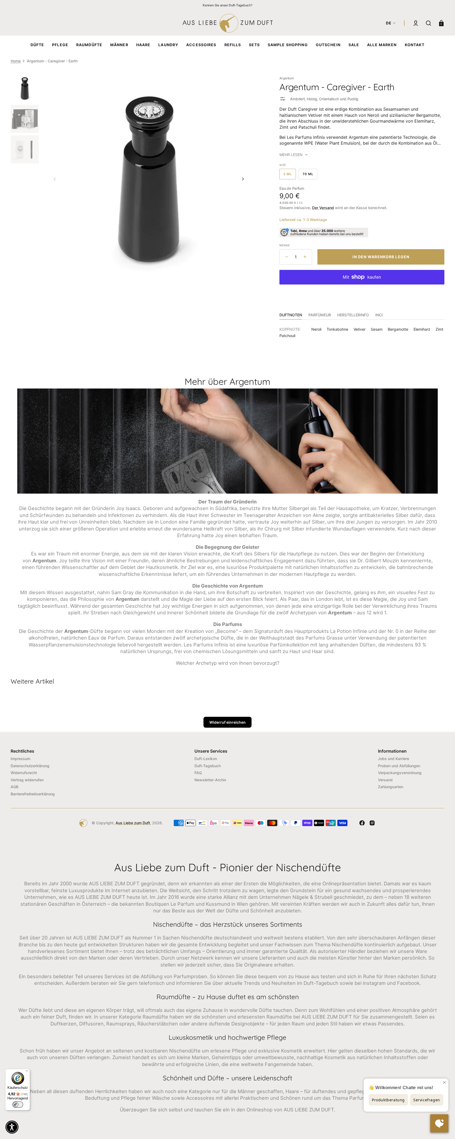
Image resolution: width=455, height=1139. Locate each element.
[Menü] (27, 1072)
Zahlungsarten (390, 786)
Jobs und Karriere (393, 758)
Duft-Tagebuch (207, 765)
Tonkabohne (337, 329)
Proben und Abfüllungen (399, 765)
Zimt (439, 329)
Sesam (376, 329)
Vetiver (359, 329)
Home (16, 61)
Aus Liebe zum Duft (133, 823)
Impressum (20, 758)
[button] (415, 23)
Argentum (286, 78)
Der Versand (323, 207)
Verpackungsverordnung (400, 772)
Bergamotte (398, 329)
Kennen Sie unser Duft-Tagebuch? (227, 5)
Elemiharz (422, 329)
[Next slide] (242, 179)
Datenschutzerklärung (30, 765)
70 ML (310, 175)
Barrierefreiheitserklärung (33, 794)
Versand (385, 780)
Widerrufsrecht (24, 772)
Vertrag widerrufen (27, 780)
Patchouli (287, 335)
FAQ (198, 772)
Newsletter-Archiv (210, 780)
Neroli (316, 329)
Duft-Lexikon (205, 758)
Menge (284, 245)
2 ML (289, 175)
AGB (14, 786)
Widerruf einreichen (227, 722)
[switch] (17, 1104)
